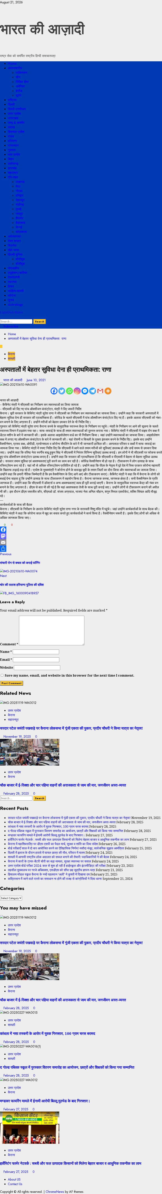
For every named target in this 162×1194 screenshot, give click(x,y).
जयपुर (19, 213)
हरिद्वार (19, 195)
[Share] (81, 548)
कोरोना (12, 295)
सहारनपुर (13, 719)
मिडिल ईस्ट (22, 81)
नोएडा (19, 191)
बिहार (11, 159)
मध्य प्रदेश (14, 154)
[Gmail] (100, 391)
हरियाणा (12, 141)
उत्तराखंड (13, 118)
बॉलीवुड (20, 259)
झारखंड (12, 168)
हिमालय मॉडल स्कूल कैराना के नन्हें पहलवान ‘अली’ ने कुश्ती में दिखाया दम (49, 874)
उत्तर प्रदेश (14, 113)
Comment (9, 644)
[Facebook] (54, 391)
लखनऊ (20, 182)
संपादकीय (13, 268)
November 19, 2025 (17, 736)
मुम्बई (18, 209)
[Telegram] (92, 391)
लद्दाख (11, 127)
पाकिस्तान (21, 72)
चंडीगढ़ (20, 204)
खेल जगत (13, 250)
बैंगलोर (19, 218)
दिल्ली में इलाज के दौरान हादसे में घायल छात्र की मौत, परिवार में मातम (46, 852)
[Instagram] (77, 391)
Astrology (15, 304)
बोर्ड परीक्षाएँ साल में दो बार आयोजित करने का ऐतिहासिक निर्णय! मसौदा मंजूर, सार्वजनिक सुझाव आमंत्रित (66, 848)
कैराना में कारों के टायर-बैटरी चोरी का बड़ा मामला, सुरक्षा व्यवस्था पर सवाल (49, 861)
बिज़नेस (12, 245)
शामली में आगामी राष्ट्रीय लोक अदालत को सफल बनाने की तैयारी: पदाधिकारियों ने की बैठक (58, 857)
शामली (11, 358)
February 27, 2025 (16, 1109)
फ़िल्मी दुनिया (15, 254)
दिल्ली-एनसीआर (17, 109)
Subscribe (10, 326)
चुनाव (11, 300)
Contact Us (15, 1184)
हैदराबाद (20, 222)
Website (6, 667)
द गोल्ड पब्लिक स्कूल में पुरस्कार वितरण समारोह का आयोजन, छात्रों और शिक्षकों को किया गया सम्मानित (65, 831)
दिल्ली (11, 104)
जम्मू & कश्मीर (16, 122)
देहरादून (20, 200)
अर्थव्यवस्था (14, 236)
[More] (108, 391)
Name (6, 651)
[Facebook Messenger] (84, 391)
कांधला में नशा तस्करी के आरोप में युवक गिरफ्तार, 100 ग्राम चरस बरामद (48, 826)
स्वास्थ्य (12, 282)
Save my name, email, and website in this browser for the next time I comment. (69, 675)
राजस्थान (13, 145)
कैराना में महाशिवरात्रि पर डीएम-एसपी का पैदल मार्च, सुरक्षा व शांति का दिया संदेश (53, 844)
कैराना (11, 354)
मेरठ (18, 186)
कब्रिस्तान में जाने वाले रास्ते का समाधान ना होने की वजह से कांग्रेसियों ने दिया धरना (55, 878)
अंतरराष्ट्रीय (15, 68)
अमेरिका (20, 86)
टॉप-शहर (13, 177)
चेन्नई (19, 227)
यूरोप (18, 95)
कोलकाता (21, 232)
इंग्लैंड (19, 91)
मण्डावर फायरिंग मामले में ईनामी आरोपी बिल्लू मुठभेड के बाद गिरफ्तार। (46, 835)
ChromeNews (55, 1191)
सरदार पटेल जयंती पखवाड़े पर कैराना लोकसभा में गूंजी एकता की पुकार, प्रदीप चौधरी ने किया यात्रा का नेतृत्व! (71, 728)
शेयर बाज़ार (14, 241)
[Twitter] (61, 391)
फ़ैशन (11, 286)
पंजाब (11, 136)
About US (14, 1179)
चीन (18, 77)
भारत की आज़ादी (42, 29)
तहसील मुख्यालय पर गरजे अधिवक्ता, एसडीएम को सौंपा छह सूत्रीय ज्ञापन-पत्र (51, 870)
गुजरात (12, 150)
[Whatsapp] (69, 391)
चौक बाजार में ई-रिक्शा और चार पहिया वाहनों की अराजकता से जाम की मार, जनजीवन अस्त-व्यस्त (63, 785)
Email (6, 659)
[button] (1, 317)
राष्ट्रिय (12, 100)
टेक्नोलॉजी (14, 277)
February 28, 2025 (16, 793)
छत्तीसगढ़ (13, 163)
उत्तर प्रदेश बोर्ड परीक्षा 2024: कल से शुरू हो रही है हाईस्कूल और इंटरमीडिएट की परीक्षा (57, 865)
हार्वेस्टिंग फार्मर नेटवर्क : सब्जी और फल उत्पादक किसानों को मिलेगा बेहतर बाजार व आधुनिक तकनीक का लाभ (68, 839)
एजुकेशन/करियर (17, 272)
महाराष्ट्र (13, 172)
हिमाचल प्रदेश (16, 132)
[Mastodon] (81, 536)
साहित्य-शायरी (16, 291)
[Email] (81, 542)
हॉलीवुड (20, 263)
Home (12, 63)
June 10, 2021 (36, 380)
